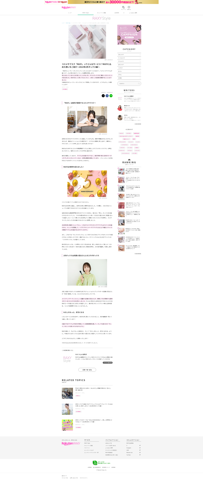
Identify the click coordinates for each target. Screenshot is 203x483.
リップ (137, 142)
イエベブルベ (134, 144)
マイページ (87, 447)
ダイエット (121, 150)
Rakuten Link (129, 452)
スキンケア (121, 54)
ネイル (119, 71)
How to (121, 133)
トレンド (131, 142)
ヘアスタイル (124, 144)
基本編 (137, 136)
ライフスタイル (125, 153)
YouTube (128, 455)
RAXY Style (86, 12)
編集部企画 (136, 133)
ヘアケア (120, 68)
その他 (119, 78)
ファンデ (137, 150)
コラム (67, 87)
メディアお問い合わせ (110, 445)
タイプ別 (134, 153)
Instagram (128, 447)
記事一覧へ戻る (87, 370)
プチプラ (122, 147)
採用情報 (113, 467)
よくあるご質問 (133, 12)
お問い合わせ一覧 (74, 477)
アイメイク (121, 61)
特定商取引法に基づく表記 (111, 455)
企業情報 (90, 467)
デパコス (130, 150)
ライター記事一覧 (107, 362)
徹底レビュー (126, 139)
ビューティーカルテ (89, 450)
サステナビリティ (84, 477)
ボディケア (121, 64)
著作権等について (106, 467)
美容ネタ (77, 395)
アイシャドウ (122, 142)
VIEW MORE (137, 124)
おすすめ (128, 133)
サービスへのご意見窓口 (111, 450)
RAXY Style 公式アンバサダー (126, 136)
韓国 (134, 139)
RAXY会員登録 (129, 443)
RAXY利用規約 (108, 452)
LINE (127, 450)
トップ (69, 12)
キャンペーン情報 (101, 12)
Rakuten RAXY (69, 7)
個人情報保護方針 (97, 467)
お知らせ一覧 (108, 443)
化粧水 (136, 147)
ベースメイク (121, 58)
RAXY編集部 (65, 89)
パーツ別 (130, 147)
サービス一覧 (65, 477)
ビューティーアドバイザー (90, 452)
